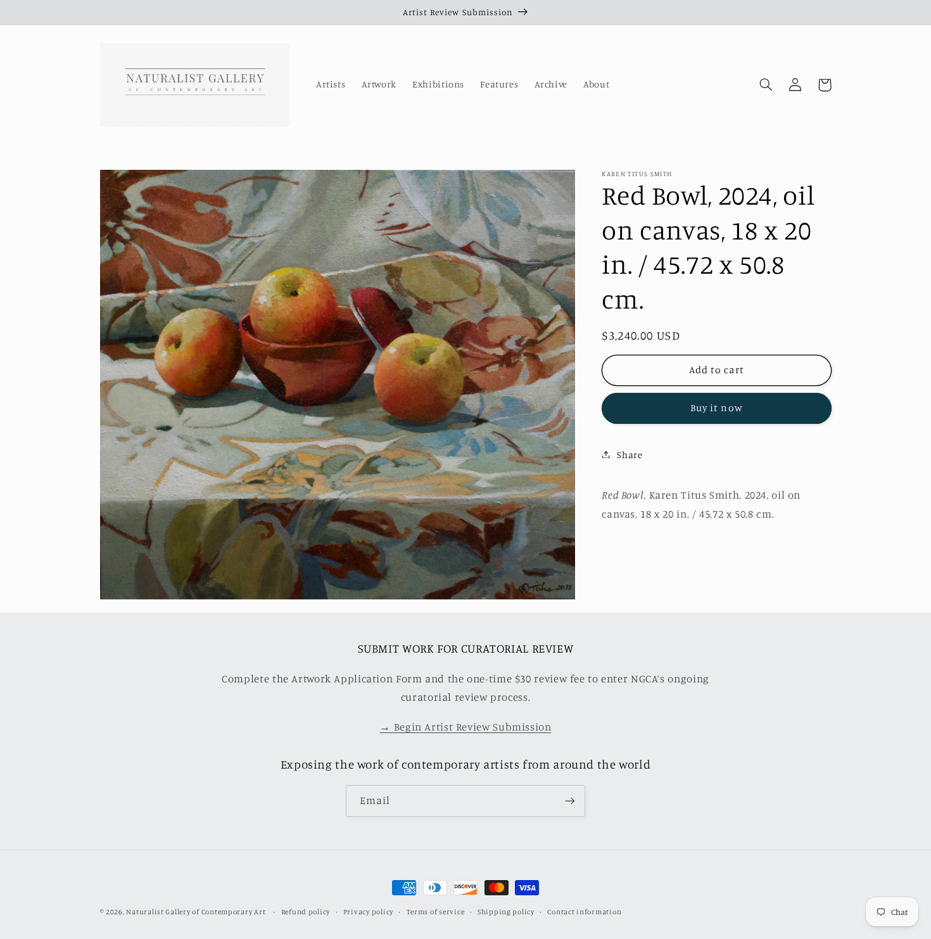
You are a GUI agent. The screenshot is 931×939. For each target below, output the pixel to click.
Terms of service (436, 911)
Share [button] (629, 454)
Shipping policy (506, 911)
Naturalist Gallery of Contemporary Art (195, 911)
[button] (766, 84)
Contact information (584, 911)
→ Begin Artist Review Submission (465, 726)
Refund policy (306, 911)
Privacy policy (368, 911)
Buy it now (716, 407)
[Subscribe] (570, 800)
